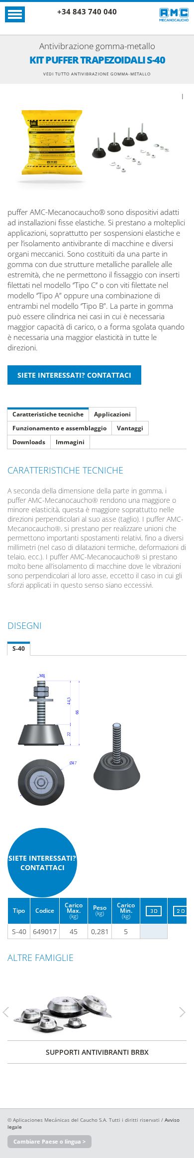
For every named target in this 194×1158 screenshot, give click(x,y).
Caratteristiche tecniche (48, 414)
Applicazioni (112, 414)
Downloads (28, 442)
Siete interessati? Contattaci (42, 862)
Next (186, 1012)
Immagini (70, 442)
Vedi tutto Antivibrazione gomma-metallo (97, 73)
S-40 (18, 648)
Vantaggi (130, 428)
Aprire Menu (15, 14)
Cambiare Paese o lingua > (49, 1141)
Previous (9, 1012)
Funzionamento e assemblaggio (59, 428)
